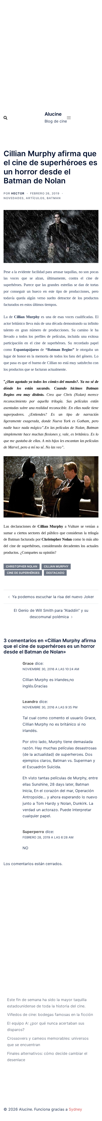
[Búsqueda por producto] (5, 118)
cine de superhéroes (23, 573)
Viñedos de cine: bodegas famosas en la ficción (50, 1014)
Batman (54, 198)
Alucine (53, 114)
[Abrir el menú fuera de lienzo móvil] (69, 118)
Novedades (14, 198)
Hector (17, 193)
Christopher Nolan (21, 566)
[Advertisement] (51, 53)
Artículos (35, 198)
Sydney (75, 1109)
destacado (55, 573)
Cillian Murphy (56, 566)
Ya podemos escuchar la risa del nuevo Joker (53, 596)
